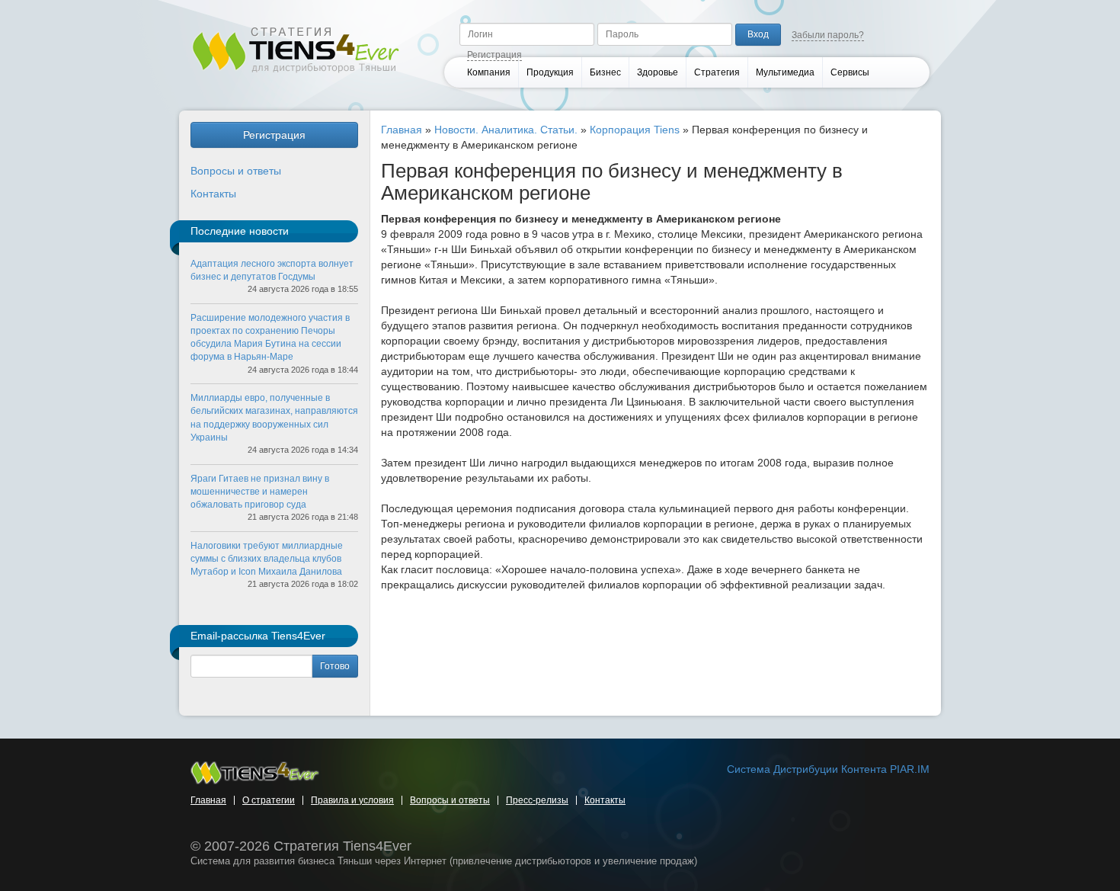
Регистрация (494, 55)
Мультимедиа (785, 72)
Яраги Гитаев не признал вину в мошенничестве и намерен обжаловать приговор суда (259, 491)
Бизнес (605, 72)
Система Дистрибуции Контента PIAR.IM (828, 769)
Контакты (213, 193)
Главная (401, 129)
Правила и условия (352, 800)
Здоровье (657, 72)
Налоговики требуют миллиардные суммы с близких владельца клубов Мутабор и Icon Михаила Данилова (266, 558)
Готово (335, 666)
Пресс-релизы (537, 800)
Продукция (550, 72)
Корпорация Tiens (635, 129)
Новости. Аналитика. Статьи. (506, 129)
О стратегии (268, 800)
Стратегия (717, 72)
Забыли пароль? (828, 35)
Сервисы (849, 72)
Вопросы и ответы (235, 171)
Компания (488, 72)
